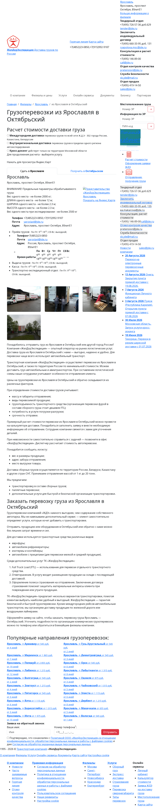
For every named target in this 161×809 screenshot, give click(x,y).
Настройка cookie (98, 755)
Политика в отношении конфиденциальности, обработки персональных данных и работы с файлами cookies (54, 782)
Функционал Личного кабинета (138, 293)
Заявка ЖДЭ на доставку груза (145, 789)
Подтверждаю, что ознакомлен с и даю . (61, 741)
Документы (107, 95)
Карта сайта (96, 41)
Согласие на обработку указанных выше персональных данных (51, 744)
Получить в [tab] (87, 171)
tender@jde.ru (128, 28)
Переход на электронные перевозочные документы (135, 263)
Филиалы (21, 755)
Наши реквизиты (47, 797)
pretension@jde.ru (131, 70)
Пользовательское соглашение (56, 793)
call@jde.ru (126, 62)
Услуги (63, 95)
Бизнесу (125, 95)
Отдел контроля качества (18, 793)
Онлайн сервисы (83, 95)
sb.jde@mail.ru (129, 77)
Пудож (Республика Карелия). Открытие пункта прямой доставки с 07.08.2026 (139, 308)
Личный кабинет (130, 140)
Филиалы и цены (42, 95)
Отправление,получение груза (135, 179)
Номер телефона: (65, 727)
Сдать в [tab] (32, 171)
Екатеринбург (95, 785)
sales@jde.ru (127, 89)
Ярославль (126, 2)
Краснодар (94, 782)
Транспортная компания (32, 749)
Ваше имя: (13, 727)
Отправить (110, 732)
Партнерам (144, 95)
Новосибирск (95, 778)
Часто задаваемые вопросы (19, 774)
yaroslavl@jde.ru (33, 221)
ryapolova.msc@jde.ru (133, 47)
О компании (17, 95)
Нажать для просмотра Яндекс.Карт (29, 162)
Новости (17, 766)
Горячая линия (79, 41)
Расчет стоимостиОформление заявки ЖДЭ (137, 163)
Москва (92, 766)
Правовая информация (47, 763)
